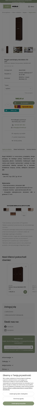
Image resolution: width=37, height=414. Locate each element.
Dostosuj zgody (18, 399)
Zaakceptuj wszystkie (19, 403)
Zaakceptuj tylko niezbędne (19, 394)
